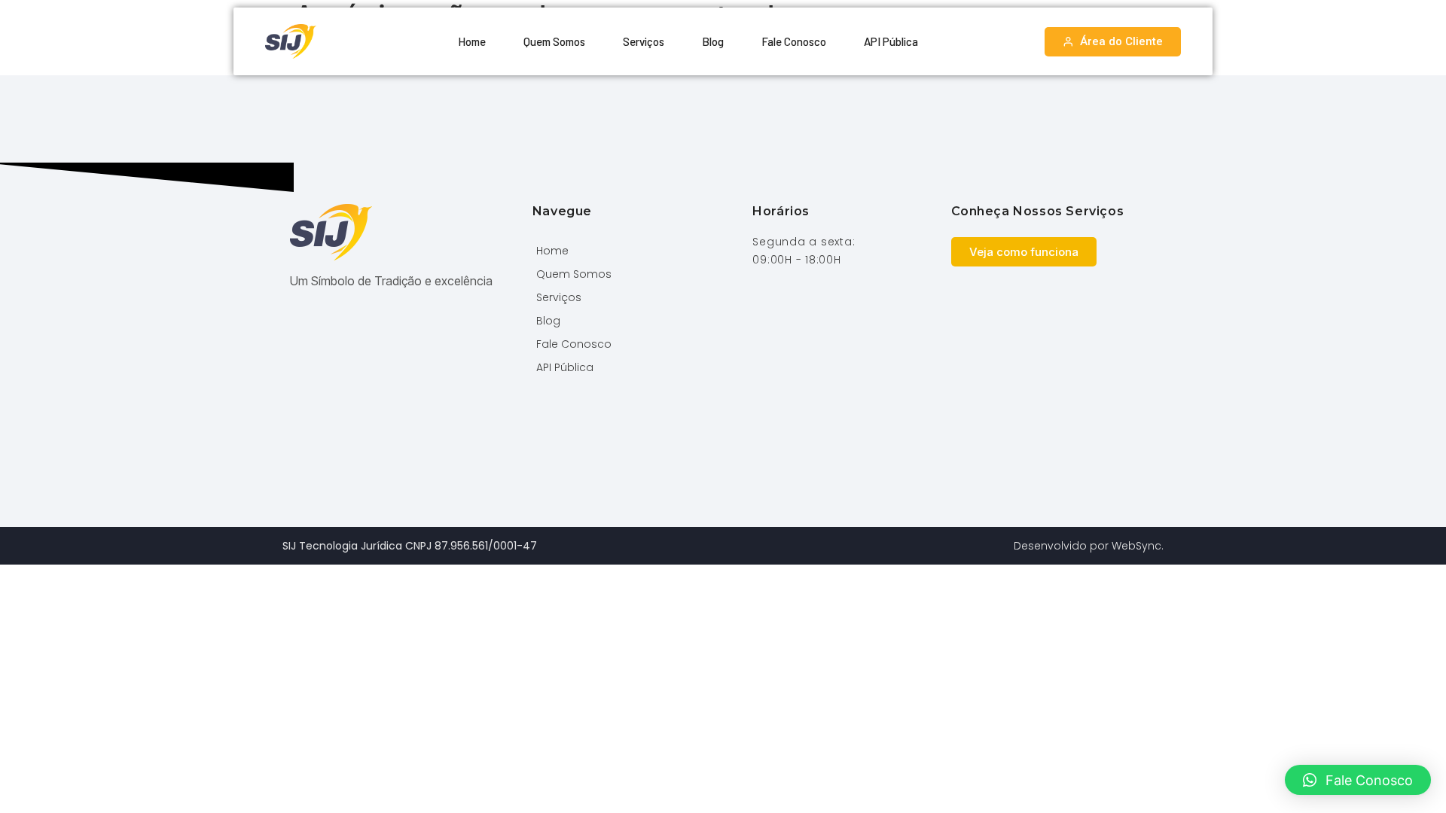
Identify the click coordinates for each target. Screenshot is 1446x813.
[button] (1358, 780)
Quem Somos (554, 41)
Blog (713, 41)
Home (472, 41)
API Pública (891, 41)
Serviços (643, 41)
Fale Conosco (793, 41)
